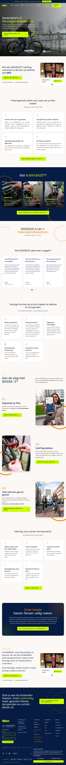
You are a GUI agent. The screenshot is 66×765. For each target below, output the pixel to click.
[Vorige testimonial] (2, 272)
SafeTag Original (46, 80)
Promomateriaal (29, 747)
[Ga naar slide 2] (52, 84)
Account (38, 5)
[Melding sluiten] (64, 1)
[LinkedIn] (9, 753)
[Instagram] (6, 753)
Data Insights (48, 733)
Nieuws (46, 722)
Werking (17, 5)
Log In (57, 736)
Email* (3, 736)
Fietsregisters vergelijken (16, 747)
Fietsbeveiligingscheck (6, 747)
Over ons (57, 722)
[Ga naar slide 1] (51, 84)
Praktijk (23, 747)
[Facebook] (3, 753)
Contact (57, 733)
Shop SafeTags (38, 737)
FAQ (45, 727)
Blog (46, 725)
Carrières (57, 730)
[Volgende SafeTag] (62, 71)
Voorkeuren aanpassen (56, 758)
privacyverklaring (37, 755)
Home (11, 5)
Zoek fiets (22, 5)
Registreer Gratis (56, 5)
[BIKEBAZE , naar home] (4, 5)
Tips (46, 730)
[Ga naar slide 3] (53, 84)
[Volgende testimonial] (63, 272)
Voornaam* (4, 731)
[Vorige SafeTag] (42, 71)
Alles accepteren (48, 761)
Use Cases (57, 725)
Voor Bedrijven (59, 727)
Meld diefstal (47, 5)
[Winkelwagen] (63, 5)
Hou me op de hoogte (7, 742)
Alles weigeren (41, 758)
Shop (26, 5)
